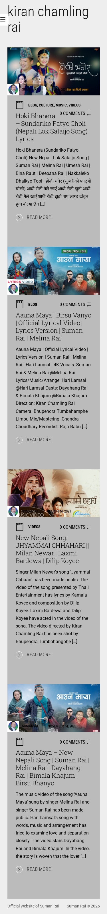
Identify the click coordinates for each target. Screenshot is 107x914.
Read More (39, 217)
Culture (46, 105)
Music (61, 105)
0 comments (72, 113)
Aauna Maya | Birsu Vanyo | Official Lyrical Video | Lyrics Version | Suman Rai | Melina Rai (53, 326)
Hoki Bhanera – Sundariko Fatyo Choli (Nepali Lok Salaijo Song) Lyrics (52, 127)
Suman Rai (30, 89)
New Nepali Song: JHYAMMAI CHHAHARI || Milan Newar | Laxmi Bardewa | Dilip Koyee (52, 549)
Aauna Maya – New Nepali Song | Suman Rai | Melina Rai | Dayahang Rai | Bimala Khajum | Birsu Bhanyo (53, 767)
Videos (74, 105)
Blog (32, 105)
